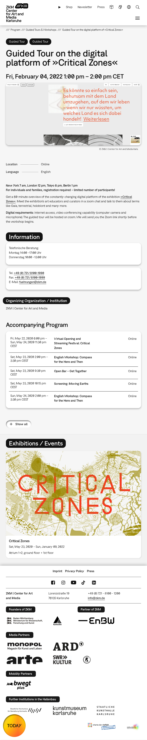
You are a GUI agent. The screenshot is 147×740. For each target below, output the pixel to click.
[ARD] (68, 646)
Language (128, 7)
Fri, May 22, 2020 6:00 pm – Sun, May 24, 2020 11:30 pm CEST (28, 342)
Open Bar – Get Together (70, 371)
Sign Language (120, 7)
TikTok (83, 582)
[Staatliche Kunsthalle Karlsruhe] (105, 710)
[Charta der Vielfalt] (101, 727)
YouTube (73, 582)
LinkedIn (94, 582)
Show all (21, 424)
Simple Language (111, 7)
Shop (69, 7)
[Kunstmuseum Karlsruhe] (69, 710)
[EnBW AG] (96, 620)
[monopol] (24, 646)
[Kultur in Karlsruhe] (86, 659)
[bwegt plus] (19, 685)
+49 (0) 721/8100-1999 (30, 277)
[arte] (24, 659)
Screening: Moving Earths (71, 383)
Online (45, 164)
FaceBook (53, 582)
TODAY (14, 725)
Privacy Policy (74, 571)
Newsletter (85, 7)
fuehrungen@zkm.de (32, 282)
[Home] (20, 12)
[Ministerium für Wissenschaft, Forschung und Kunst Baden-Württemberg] (24, 620)
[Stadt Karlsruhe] (57, 620)
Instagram (63, 582)
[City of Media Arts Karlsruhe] (133, 727)
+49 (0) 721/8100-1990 (29, 273)
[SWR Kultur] (62, 659)
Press (101, 7)
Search (137, 7)
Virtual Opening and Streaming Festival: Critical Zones (72, 343)
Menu (137, 18)
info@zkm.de (96, 598)
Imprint (57, 571)
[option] (73, 504)
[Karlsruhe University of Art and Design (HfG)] (24, 710)
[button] (73, 114)
